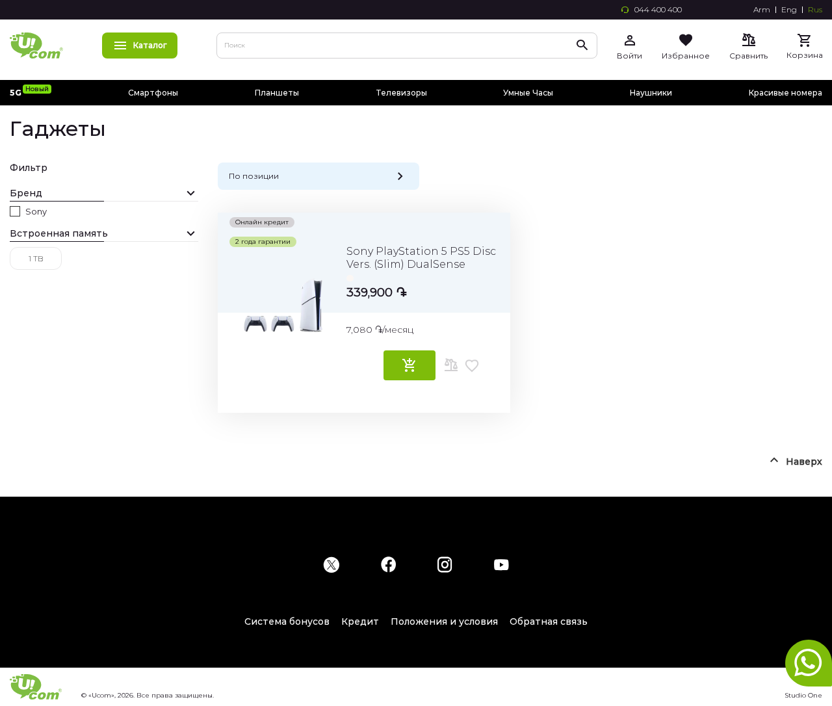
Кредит (360, 621)
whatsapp (808, 663)
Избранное (686, 55)
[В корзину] (410, 365)
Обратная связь (549, 621)
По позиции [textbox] (254, 176)
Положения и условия (444, 621)
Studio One (803, 695)
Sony (36, 211)
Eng (789, 9)
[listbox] (422, 276)
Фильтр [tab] (28, 168)
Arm (761, 9)
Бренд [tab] (26, 193)
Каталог (150, 45)
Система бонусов (287, 621)
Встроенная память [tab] (59, 233)
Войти (629, 55)
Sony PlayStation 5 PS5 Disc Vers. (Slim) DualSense (421, 257)
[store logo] (36, 46)
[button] (451, 365)
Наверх (804, 461)
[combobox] (406, 46)
